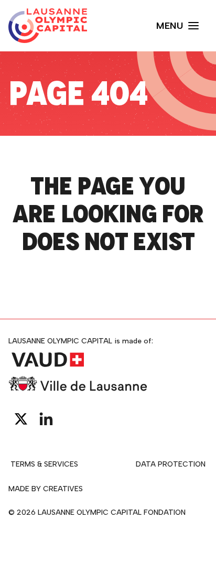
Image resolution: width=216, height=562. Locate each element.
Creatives (63, 488)
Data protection (171, 464)
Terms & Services (44, 464)
